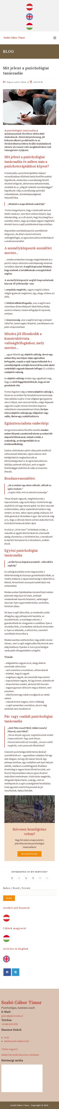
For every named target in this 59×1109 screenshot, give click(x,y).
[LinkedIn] (15, 972)
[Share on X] (19, 878)
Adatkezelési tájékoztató (16, 1041)
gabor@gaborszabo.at (12, 1015)
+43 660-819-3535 (9, 1024)
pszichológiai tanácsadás (21, 130)
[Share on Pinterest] (26, 878)
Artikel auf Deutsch (16, 907)
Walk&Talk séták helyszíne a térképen (20, 1054)
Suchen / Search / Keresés (16, 888)
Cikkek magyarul (14, 928)
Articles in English (15, 948)
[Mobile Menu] (54, 37)
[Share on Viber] (40, 878)
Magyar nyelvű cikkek (16, 82)
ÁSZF (6, 1037)
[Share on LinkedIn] (33, 878)
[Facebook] (7, 972)
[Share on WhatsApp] (47, 878)
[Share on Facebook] (12, 878)
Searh (9, 898)
